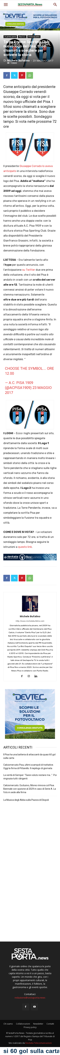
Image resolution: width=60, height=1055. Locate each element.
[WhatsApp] (29, 75)
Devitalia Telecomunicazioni (38, 1043)
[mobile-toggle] (5, 4)
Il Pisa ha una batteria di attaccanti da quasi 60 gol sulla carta (29, 756)
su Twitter (28, 269)
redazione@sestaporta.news (30, 997)
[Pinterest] (22, 75)
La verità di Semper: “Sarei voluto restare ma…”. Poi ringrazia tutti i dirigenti (30, 777)
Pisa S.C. (22, 36)
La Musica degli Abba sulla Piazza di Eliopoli (26, 800)
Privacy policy (30, 1027)
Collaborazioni (23, 1023)
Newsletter (38, 1023)
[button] (55, 4)
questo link (25, 546)
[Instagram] (30, 676)
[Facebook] (6, 75)
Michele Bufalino (18, 60)
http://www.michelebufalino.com (30, 621)
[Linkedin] (37, 676)
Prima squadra (34, 36)
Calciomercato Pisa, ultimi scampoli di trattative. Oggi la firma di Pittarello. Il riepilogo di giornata (28, 766)
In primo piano (10, 36)
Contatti (50, 1023)
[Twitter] (14, 75)
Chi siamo (8, 1023)
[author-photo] (30, 611)
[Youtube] (34, 1007)
